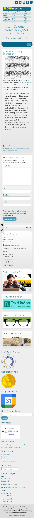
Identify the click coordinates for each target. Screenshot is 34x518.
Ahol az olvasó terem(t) (17, 38)
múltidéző (10, 150)
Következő (27, 227)
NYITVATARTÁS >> (8, 265)
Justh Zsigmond (14, 148)
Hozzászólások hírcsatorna (9, 459)
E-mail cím (6, 195)
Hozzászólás (7, 166)
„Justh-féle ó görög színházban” (12, 52)
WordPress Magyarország (9, 461)
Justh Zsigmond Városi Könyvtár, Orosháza (17, 30)
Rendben (11, 515)
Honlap (5, 202)
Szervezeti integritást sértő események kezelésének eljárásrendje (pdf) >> (13, 446)
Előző (5, 227)
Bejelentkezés (5, 454)
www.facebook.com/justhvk (18, 248)
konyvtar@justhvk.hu (13, 245)
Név (4, 188)
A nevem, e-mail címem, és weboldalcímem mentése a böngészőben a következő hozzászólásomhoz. (16, 213)
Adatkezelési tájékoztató (19, 515)
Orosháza (15, 150)
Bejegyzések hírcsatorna (8, 456)
